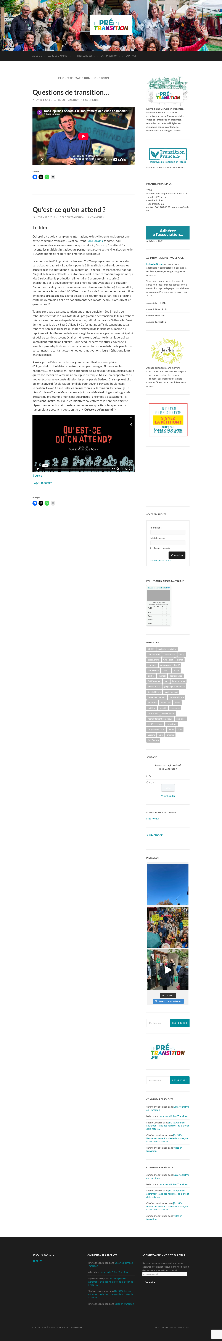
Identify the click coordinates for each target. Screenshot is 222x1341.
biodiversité (153, 659)
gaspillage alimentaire (174, 686)
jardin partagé (171, 692)
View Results (168, 795)
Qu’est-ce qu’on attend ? (69, 209)
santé (150, 724)
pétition (151, 708)
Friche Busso (154, 686)
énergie (170, 734)
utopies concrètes (156, 729)
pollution (152, 702)
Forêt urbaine (178, 681)
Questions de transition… (70, 92)
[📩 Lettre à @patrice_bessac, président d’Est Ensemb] (167, 884)
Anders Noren (173, 1327)
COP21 (166, 670)
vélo (161, 734)
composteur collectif (170, 665)
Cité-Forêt (168, 659)
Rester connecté (162, 548)
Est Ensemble (154, 681)
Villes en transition (124, 1303)
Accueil (37, 56)
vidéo (171, 729)
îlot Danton (153, 740)
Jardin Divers (154, 692)
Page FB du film (42, 483)
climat (180, 659)
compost (152, 665)
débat (176, 670)
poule (177, 702)
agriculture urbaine (167, 649)
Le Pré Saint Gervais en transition (61, 1327)
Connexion (177, 555)
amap (181, 654)
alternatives (169, 654)
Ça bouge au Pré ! (58, 56)
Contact (131, 56)
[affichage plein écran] (168, 587)
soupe (160, 724)
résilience (180, 718)
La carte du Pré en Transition (173, 1116)
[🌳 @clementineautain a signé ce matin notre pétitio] (167, 970)
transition (171, 724)
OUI (151, 776)
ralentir (163, 708)
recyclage (175, 708)
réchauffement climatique (160, 718)
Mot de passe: (157, 537)
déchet (151, 675)
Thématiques (85, 56)
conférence (153, 670)
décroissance (176, 675)
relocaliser (153, 713)
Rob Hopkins (95, 241)
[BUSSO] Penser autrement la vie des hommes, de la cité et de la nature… (167, 1125)
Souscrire (150, 1282)
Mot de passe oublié (160, 560)
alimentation (154, 654)
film (166, 681)
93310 (151, 649)
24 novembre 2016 (43, 217)
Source (37, 475)
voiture (151, 734)
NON (151, 782)
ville (180, 729)
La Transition (109, 56)
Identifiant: (156, 527)
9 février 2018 (41, 100)
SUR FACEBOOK (154, 835)
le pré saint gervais (156, 697)
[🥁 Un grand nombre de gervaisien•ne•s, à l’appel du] (167, 927)
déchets (162, 675)
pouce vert (166, 702)
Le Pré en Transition (67, 100)
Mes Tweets (152, 818)
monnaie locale (176, 697)
